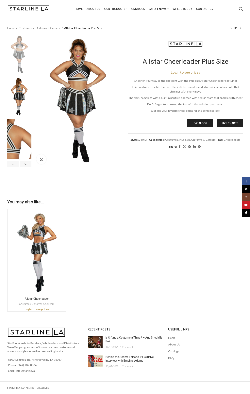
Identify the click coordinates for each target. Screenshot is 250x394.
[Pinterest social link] (189, 146)
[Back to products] (235, 28)
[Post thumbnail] (95, 342)
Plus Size (184, 139)
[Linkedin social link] (194, 146)
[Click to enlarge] (41, 159)
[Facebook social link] (179, 146)
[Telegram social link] (199, 146)
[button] (13, 164)
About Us (174, 344)
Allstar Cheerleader (37, 298)
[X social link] (184, 146)
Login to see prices (185, 72)
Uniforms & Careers (48, 28)
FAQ (171, 358)
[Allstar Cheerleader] (36, 252)
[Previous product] (231, 28)
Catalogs (173, 351)
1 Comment (126, 347)
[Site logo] (29, 8)
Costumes (25, 28)
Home (11, 28)
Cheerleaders (232, 139)
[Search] (241, 9)
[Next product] (240, 28)
